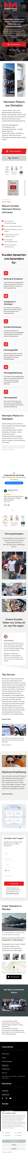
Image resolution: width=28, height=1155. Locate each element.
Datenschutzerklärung (7, 1152)
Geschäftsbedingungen (12, 893)
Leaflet (8, 972)
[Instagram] (7, 1098)
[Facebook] (3, 1098)
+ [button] (4, 963)
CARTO (24, 972)
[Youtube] (11, 1098)
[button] (2, 498)
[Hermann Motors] (11, 6)
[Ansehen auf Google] (5, 490)
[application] (14, 967)
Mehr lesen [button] (7, 501)
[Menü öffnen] (24, 6)
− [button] (4, 966)
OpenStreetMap (14, 972)
